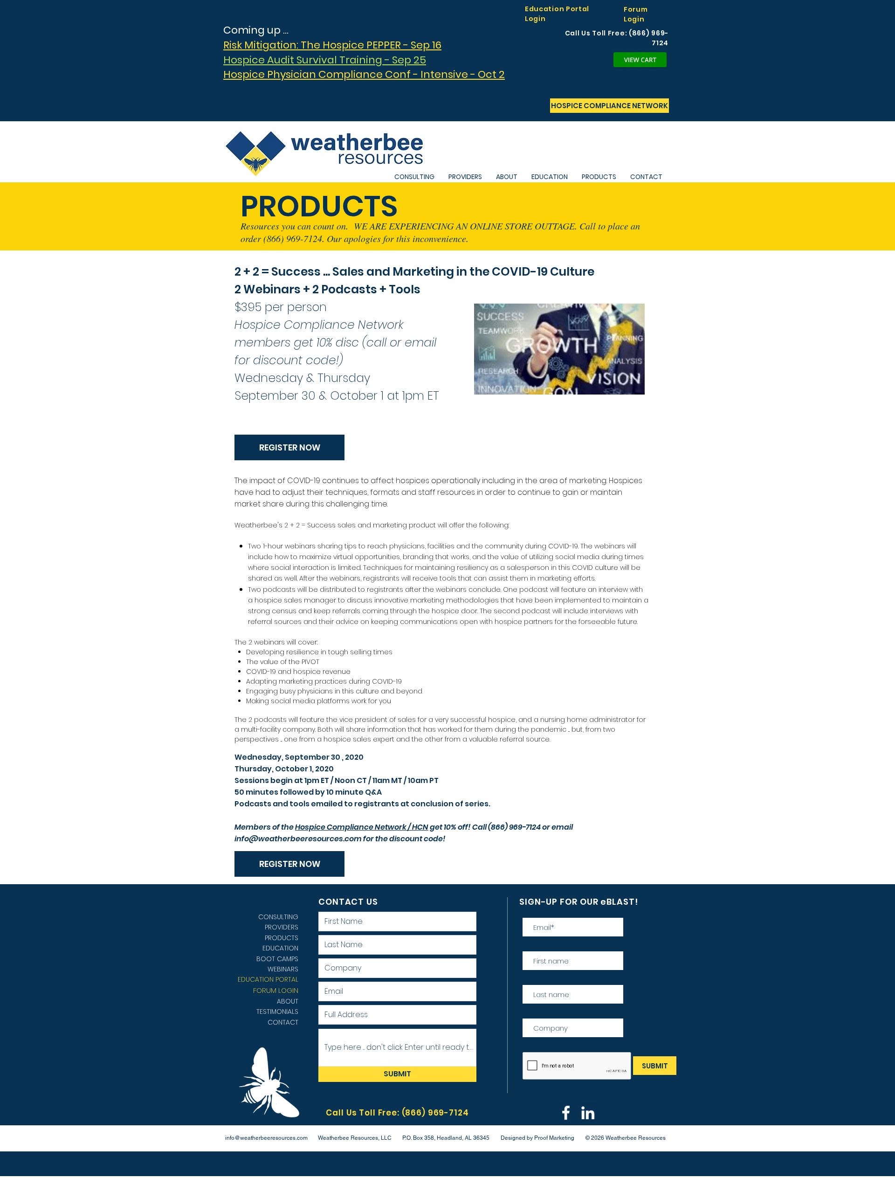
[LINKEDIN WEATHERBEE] (587, 1112)
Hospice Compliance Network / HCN (361, 827)
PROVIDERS (281, 927)
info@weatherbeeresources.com (298, 838)
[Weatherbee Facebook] (566, 1112)
